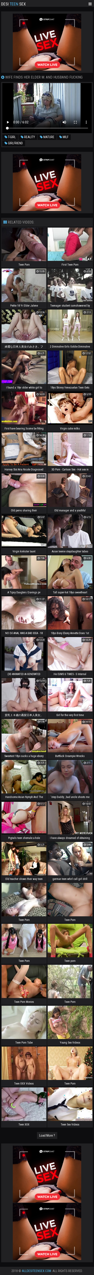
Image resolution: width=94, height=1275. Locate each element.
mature (48, 137)
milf (65, 137)
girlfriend (15, 143)
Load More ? (47, 1135)
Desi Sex (13, 4)
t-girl (11, 137)
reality (29, 137)
